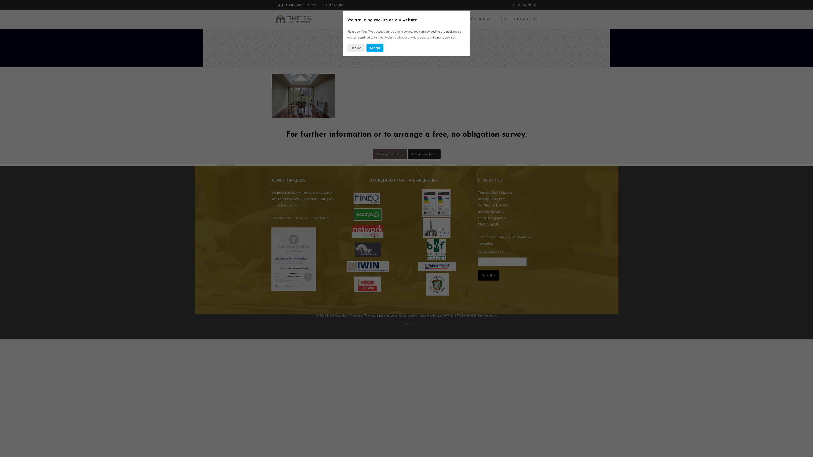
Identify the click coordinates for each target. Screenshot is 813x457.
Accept (375, 48)
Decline (355, 48)
